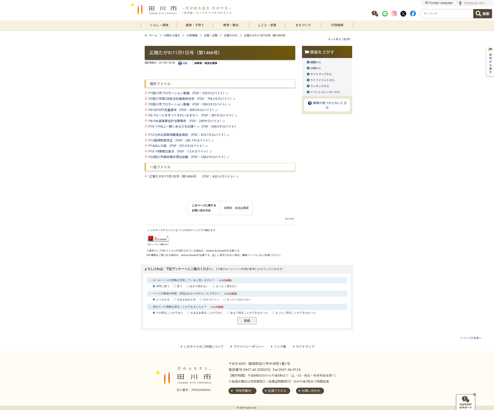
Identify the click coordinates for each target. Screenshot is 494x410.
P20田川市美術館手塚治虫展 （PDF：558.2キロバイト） (187, 157)
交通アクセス (277, 391)
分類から (315, 68)
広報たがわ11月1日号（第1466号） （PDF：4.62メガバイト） (192, 176)
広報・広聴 (210, 35)
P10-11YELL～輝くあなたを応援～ (172, 126)
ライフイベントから (322, 80)
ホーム (153, 35)
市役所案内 (243, 391)
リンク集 (280, 347)
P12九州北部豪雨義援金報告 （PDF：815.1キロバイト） (187, 135)
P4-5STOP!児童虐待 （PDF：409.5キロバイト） (182, 110)
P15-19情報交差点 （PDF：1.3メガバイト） (179, 151)
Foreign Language (440, 3)
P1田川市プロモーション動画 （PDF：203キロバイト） (187, 93)
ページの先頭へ (472, 338)
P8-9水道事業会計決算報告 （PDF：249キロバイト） (185, 121)
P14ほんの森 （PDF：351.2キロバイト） (177, 146)
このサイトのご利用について (204, 347)
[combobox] (446, 13)
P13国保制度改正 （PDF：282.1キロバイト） (180, 140)
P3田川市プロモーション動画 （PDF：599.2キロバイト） (188, 104)
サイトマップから (321, 74)
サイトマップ (305, 347)
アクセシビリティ (474, 3)
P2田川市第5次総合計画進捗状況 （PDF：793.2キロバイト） (190, 99)
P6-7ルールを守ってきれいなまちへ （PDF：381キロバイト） (191, 115)
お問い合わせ (311, 391)
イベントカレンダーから (325, 92)
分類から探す (172, 35)
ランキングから (319, 86)
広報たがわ (231, 35)
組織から (315, 62)
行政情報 (192, 35)
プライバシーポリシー (248, 347)
